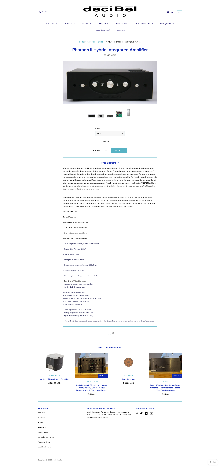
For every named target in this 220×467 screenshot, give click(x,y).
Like (107, 333)
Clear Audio (54, 375)
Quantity (105, 141)
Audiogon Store (167, 23)
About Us (50, 23)
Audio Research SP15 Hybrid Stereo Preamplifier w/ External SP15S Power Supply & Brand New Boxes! (91, 387)
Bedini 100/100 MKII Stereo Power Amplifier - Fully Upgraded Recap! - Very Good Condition (165, 387)
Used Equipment (103, 30)
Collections (90, 42)
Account (121, 30)
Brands (85, 23)
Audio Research (92, 381)
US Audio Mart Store (144, 23)
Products (69, 23)
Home (81, 42)
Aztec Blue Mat (128, 379)
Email (112, 333)
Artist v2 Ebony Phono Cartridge (54, 379)
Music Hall (128, 375)
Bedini (165, 381)
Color (97, 128)
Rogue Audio (110, 55)
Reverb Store (121, 23)
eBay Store (103, 23)
